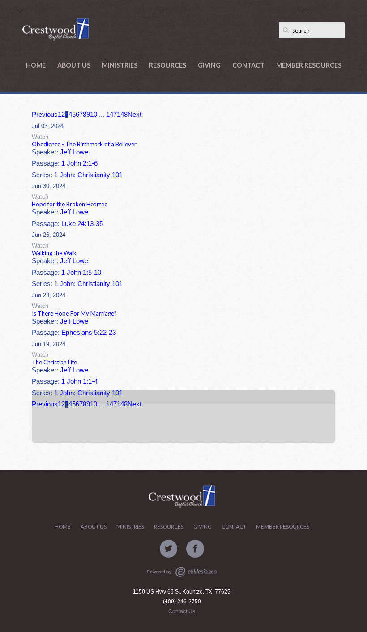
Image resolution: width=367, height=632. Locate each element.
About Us (73, 65)
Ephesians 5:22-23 (88, 332)
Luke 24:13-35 (82, 223)
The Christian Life (54, 362)
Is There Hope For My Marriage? (74, 313)
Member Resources (308, 65)
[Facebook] (195, 549)
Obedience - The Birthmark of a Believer (84, 144)
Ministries (119, 65)
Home (36, 65)
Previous (45, 114)
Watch (40, 136)
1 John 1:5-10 (81, 272)
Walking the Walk (54, 252)
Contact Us (181, 611)
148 (122, 114)
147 (111, 114)
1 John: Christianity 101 (88, 175)
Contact (248, 65)
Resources (167, 65)
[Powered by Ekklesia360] (196, 572)
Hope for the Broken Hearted (70, 204)
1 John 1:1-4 (79, 381)
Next (134, 114)
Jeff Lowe (74, 152)
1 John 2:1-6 (79, 163)
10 (93, 114)
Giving (209, 65)
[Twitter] (169, 549)
